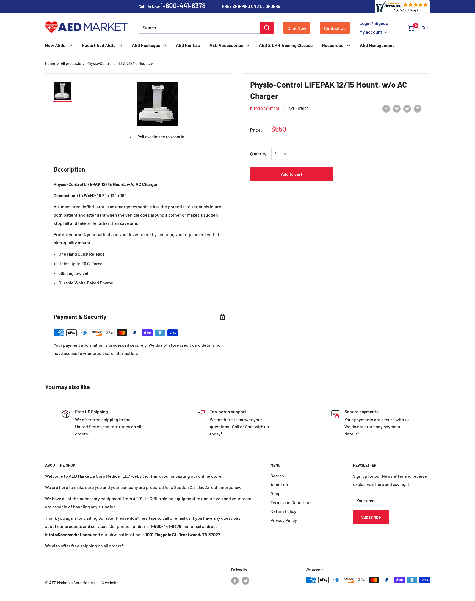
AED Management (377, 45)
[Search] (267, 28)
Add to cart (291, 174)
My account (371, 32)
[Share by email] (417, 108)
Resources (333, 45)
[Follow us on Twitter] (245, 580)
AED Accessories (226, 45)
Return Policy (283, 511)
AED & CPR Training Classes (286, 45)
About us (279, 484)
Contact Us (335, 28)
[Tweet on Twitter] (407, 108)
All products (71, 63)
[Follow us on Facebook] (235, 580)
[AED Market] (86, 27)
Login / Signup (373, 23)
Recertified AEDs (99, 45)
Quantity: (259, 153)
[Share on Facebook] (386, 108)
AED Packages (146, 45)
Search (277, 475)
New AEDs (55, 45)
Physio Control (265, 109)
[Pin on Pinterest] (397, 108)
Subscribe (371, 516)
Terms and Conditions (291, 502)
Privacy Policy (283, 520)
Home (50, 63)
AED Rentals (188, 45)
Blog (274, 493)
